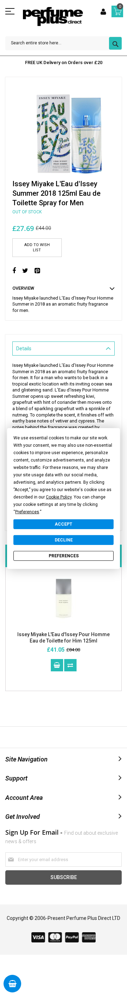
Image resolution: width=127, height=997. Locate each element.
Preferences (64, 555)
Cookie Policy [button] (59, 497)
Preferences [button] (27, 511)
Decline (64, 540)
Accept (63, 524)
